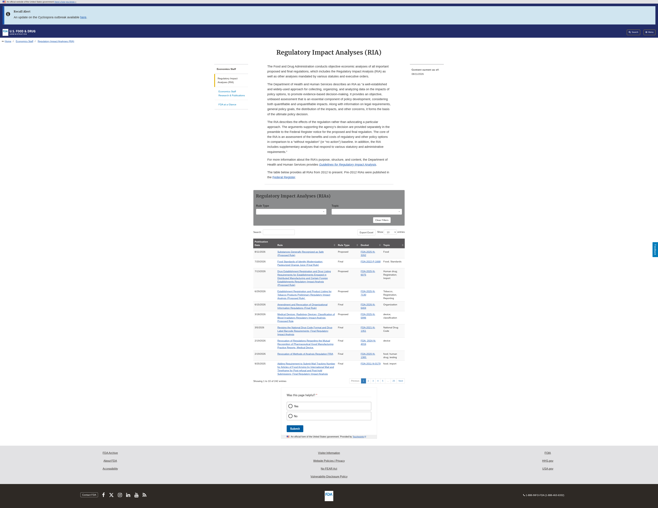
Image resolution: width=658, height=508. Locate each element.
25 (394, 381)
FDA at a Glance (227, 104)
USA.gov (547, 468)
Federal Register (283, 177)
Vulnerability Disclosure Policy (329, 476)
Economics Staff (24, 41)
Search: (257, 232)
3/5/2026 (259, 327)
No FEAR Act (329, 468)
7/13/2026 (260, 271)
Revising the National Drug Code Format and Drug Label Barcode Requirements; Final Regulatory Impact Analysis (304, 331)
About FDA (110, 460)
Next (401, 381)
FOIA (548, 452)
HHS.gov (547, 460)
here (83, 17)
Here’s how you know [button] (64, 2)
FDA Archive (110, 452)
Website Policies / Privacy (329, 460)
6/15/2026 (260, 304)
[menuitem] (427, 73)
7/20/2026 (260, 261)
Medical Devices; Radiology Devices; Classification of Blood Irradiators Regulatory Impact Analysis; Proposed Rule (306, 318)
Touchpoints (358, 437)
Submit (295, 428)
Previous (355, 381)
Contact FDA (89, 494)
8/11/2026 (260, 251)
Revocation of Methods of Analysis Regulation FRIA (305, 353)
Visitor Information (329, 452)
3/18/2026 (260, 314)
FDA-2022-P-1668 (371, 261)
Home (8, 41)
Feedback (655, 249)
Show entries (391, 232)
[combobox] (291, 212)
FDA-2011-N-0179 (371, 363)
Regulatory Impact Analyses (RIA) (227, 80)
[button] (347, 164)
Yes (296, 406)
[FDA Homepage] (19, 32)
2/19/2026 (260, 340)
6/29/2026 (260, 291)
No (295, 416)
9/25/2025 (260, 363)
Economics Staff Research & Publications (231, 93)
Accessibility (110, 468)
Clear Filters (381, 220)
